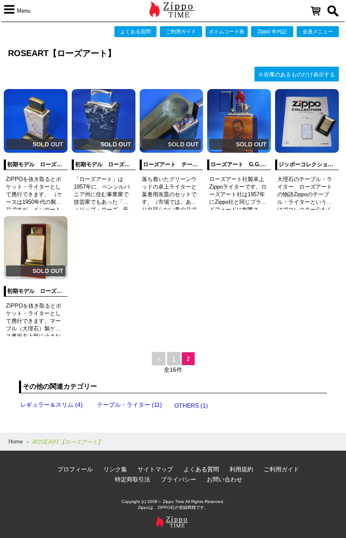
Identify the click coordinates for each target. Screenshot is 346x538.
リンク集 (115, 469)
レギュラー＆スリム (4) (51, 404)
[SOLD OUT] (36, 151)
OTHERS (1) (191, 405)
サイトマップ (155, 469)
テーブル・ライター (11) (129, 404)
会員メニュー (318, 32)
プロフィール (75, 469)
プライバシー (178, 479)
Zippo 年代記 (272, 32)
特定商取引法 (132, 479)
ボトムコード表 (226, 32)
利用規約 (241, 469)
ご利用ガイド (181, 32)
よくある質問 (135, 32)
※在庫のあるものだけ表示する (296, 74)
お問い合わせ (224, 479)
